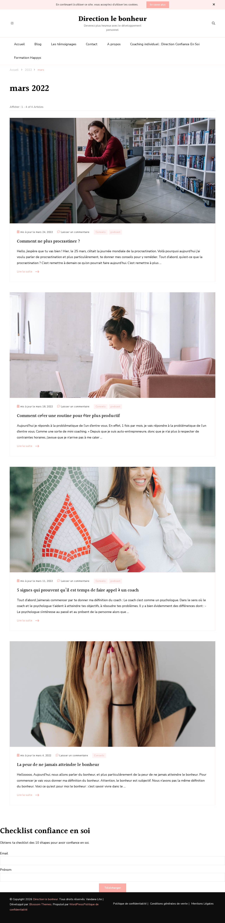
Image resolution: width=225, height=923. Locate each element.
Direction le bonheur (112, 19)
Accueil (19, 44)
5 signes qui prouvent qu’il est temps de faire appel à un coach (78, 590)
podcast (115, 232)
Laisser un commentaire (75, 232)
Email (4, 853)
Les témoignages (63, 44)
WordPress (76, 904)
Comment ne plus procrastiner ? (48, 241)
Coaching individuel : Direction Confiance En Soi (165, 44)
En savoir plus (158, 4)
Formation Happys (27, 58)
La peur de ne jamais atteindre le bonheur (58, 764)
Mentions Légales (202, 904)
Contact (91, 44)
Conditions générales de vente (169, 904)
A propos (114, 44)
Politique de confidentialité (130, 904)
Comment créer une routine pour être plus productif (68, 415)
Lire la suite (24, 271)
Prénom (5, 870)
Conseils (101, 232)
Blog (37, 44)
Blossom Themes (40, 904)
